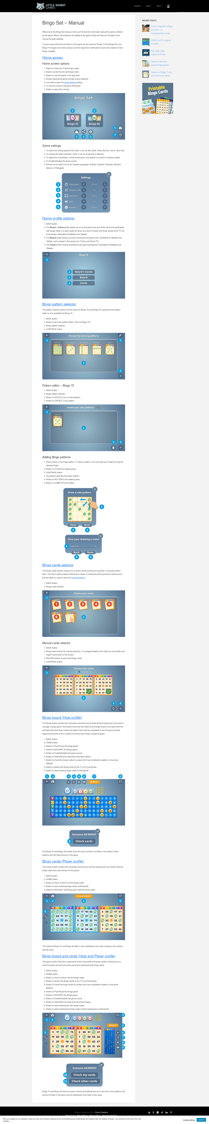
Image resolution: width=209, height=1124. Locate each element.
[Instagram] (157, 1112)
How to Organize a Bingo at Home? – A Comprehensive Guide (162, 30)
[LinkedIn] (166, 1112)
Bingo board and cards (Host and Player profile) (79, 955)
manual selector (78, 577)
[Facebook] (153, 1112)
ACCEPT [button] (201, 1120)
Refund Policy (82, 1115)
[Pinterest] (171, 1112)
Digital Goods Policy (109, 1115)
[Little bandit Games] (51, 6)
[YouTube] (149, 1112)
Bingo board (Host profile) (62, 717)
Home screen (52, 57)
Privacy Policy (95, 1115)
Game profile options (58, 217)
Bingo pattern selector (59, 303)
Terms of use (70, 1115)
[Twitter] (162, 1112)
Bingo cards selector (58, 564)
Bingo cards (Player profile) (63, 861)
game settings (70, 82)
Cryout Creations (101, 1112)
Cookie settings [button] (189, 1120)
